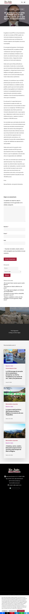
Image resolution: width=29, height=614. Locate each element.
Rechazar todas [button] (12, 610)
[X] (7, 613)
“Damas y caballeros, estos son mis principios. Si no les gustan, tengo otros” (13, 298)
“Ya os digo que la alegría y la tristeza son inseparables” (14, 290)
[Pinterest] (12, 613)
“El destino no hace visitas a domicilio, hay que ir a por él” (14, 294)
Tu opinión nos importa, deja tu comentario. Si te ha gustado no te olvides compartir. (13, 203)
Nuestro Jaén (20, 9)
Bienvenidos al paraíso (12, 404)
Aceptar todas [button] (21, 610)
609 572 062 (12, 480)
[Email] (26, 613)
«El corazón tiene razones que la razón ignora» (14, 283)
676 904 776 (10, 478)
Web (5, 240)
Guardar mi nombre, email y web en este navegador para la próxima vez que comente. (14, 251)
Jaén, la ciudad (9, 9)
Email (5, 233)
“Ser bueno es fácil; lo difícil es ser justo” (13, 287)
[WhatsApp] (21, 613)
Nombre (6, 226)
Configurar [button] (4, 610)
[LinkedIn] (17, 613)
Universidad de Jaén (11, 368)
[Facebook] (2, 613)
